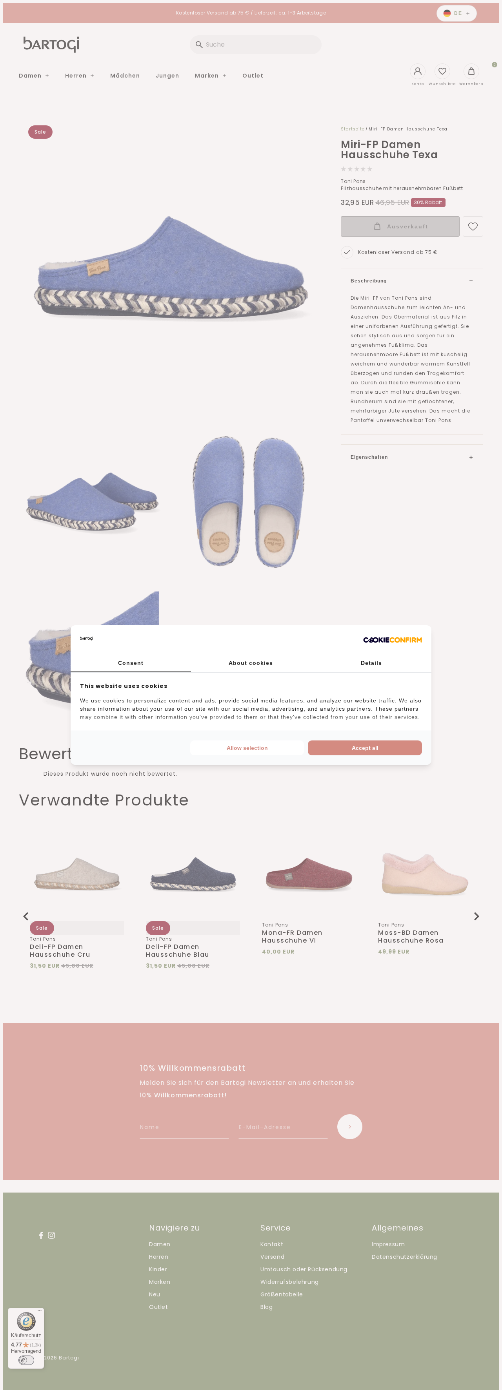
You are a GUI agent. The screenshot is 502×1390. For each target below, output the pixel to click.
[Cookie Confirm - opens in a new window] (392, 640)
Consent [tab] (131, 663)
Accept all (365, 748)
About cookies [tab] (251, 663)
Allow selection (247, 748)
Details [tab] (371, 663)
